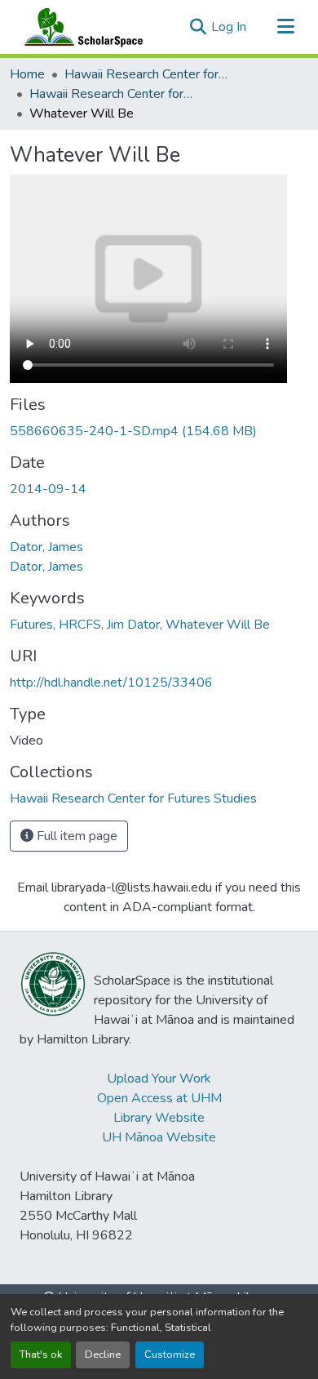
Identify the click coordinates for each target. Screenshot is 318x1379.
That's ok (41, 1354)
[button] (80, 27)
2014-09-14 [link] (48, 489)
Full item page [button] (75, 836)
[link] (159, 431)
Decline (103, 1354)
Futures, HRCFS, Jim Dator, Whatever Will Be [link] (140, 625)
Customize (169, 1354)
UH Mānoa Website (159, 1137)
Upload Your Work (159, 1079)
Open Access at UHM (159, 1098)
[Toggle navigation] (285, 26)
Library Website (159, 1118)
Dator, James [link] (46, 547)
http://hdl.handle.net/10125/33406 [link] (111, 683)
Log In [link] (228, 27)
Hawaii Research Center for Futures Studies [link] (145, 74)
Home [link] (27, 74)
